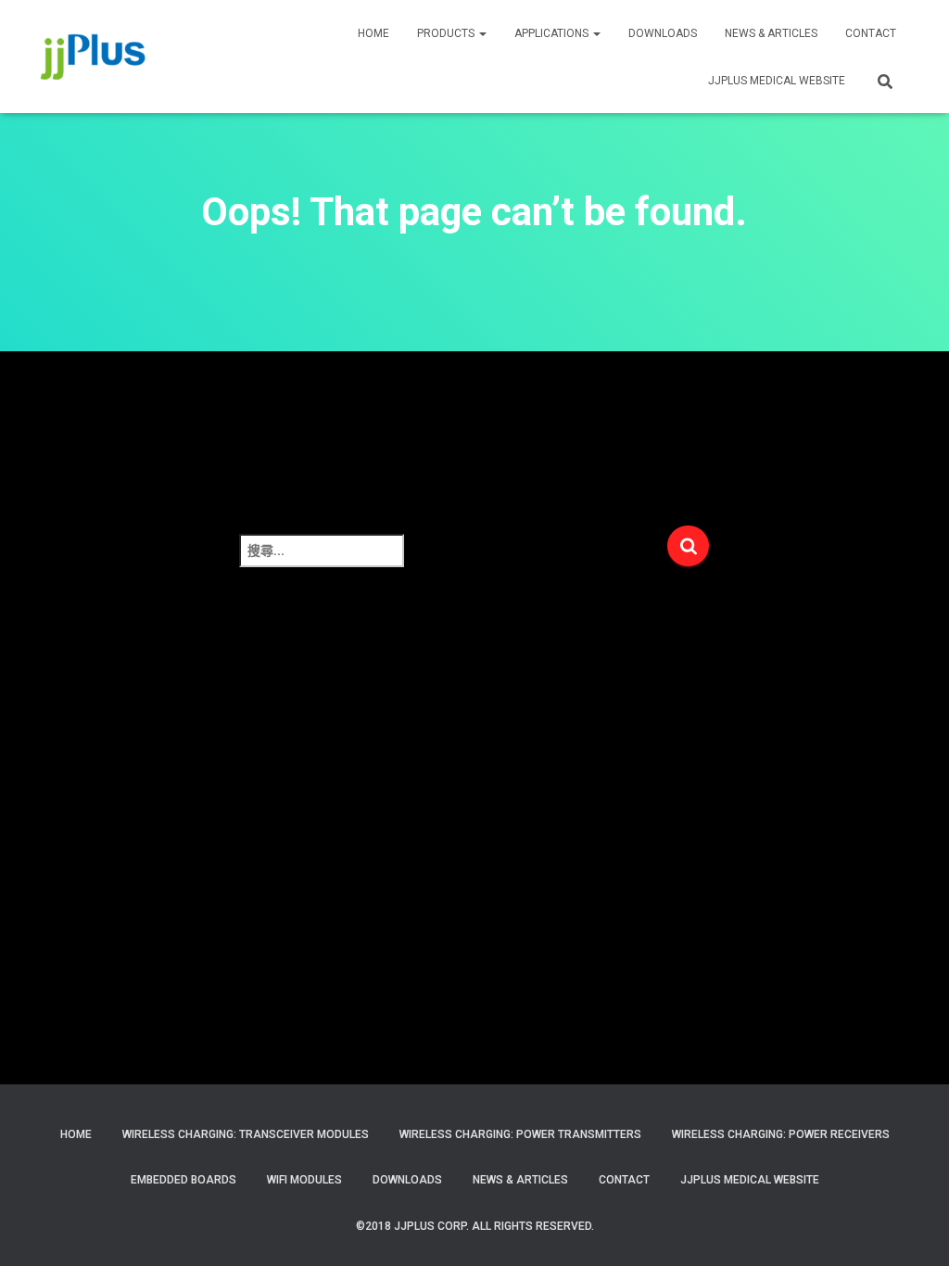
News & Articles (771, 33)
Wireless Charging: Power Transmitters (520, 1134)
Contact (624, 1179)
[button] (482, 33)
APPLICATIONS (552, 33)
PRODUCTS (447, 33)
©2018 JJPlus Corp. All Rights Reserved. (475, 1226)
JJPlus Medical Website (749, 1179)
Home (76, 1134)
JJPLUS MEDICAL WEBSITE (776, 80)
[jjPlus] (93, 56)
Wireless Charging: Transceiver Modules (245, 1134)
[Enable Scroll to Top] (912, 1229)
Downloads (662, 33)
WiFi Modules (304, 1179)
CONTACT (870, 33)
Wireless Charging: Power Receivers (781, 1134)
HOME (373, 33)
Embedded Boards (183, 1179)
